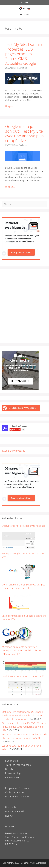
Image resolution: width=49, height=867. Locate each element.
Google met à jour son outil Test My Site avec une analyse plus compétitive (24, 133)
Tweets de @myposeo (13, 450)
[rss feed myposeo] (21, 410)
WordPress (41, 862)
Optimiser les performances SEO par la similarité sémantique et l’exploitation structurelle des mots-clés (23, 715)
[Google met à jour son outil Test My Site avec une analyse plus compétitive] (22, 160)
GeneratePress (27, 862)
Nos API (9, 815)
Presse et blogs (13, 773)
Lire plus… (10, 106)
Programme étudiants (17, 788)
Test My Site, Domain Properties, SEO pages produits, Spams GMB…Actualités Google (23, 54)
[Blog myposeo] (24, 8)
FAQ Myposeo (12, 777)
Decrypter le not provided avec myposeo (23, 525)
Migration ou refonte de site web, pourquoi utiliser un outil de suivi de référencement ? (21, 650)
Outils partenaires (14, 792)
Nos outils (10, 807)
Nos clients (11, 769)
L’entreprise (11, 760)
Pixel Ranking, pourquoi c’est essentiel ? (23, 676)
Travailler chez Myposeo (18, 764)
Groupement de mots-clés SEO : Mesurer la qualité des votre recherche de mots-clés (24, 727)
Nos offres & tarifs (14, 811)
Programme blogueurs (17, 796)
